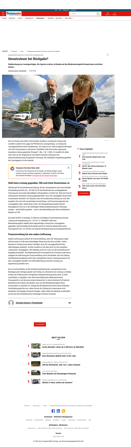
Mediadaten (73, 10)
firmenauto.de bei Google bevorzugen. (45, 176)
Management (29, 18)
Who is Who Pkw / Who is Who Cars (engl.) (50, 428)
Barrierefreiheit (39, 420)
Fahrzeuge (12, 18)
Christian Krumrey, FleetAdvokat (17, 71)
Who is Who (68, 18)
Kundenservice (66, 10)
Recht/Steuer (40, 18)
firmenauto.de (32, 428)
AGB (89, 420)
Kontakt (64, 420)
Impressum (29, 420)
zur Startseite (40, 324)
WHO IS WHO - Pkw (58, 436)
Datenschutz (71, 420)
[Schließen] (68, 168)
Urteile (45, 405)
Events (20, 18)
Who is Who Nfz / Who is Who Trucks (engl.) (76, 428)
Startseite (27, 405)
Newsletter (51, 18)
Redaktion (48, 420)
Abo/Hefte (59, 18)
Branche (4, 18)
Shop (60, 10)
